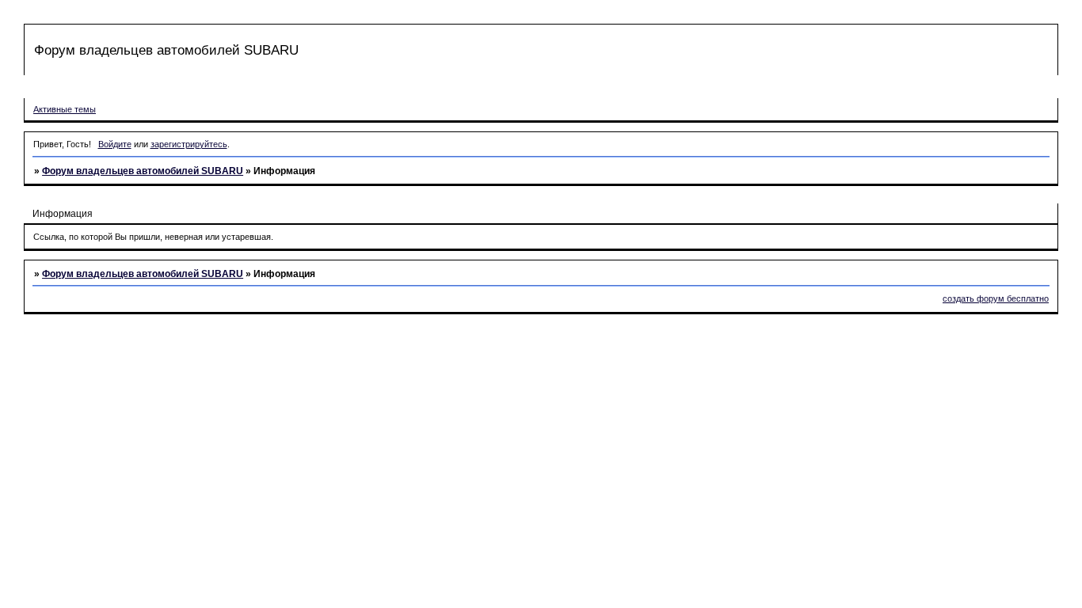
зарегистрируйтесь (188, 144)
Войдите (114, 144)
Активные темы (64, 109)
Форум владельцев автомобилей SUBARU (142, 171)
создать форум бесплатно (996, 298)
